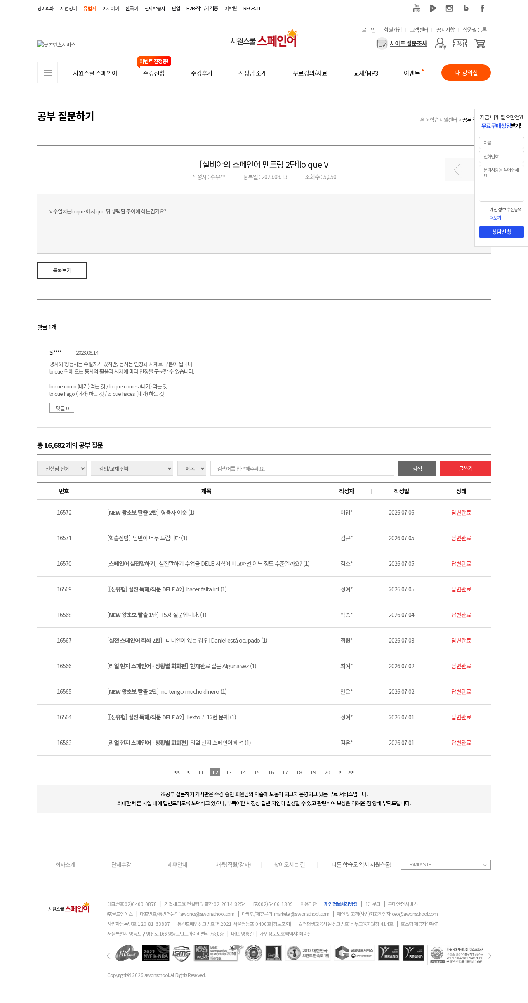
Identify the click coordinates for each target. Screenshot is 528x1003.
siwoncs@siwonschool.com (207, 913)
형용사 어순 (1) (150, 512)
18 (299, 772)
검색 (417, 469)
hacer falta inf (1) (166, 589)
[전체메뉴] (47, 72)
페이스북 (482, 8)
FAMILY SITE (420, 864)
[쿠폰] (460, 43)
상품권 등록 (475, 29)
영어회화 (45, 8)
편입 (176, 8)
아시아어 (110, 8)
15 (257, 772)
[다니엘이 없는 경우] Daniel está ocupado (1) (187, 640)
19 (313, 772)
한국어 (131, 8)
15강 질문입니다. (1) (156, 614)
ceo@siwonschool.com (415, 913)
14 (243, 772)
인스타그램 (449, 8)
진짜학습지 (154, 8)
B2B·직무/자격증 (202, 8)
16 (271, 772)
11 (201, 772)
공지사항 (445, 29)
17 (285, 772)
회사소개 (65, 864)
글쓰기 (465, 468)
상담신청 (501, 232)
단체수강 (121, 864)
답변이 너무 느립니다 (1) (147, 538)
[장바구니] (480, 43)
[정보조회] (281, 923)
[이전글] (456, 169)
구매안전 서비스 (402, 903)
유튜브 (416, 8)
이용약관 (308, 903)
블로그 (466, 8)
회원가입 (393, 29)
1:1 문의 (372, 903)
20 (327, 772)
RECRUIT (252, 8)
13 (229, 772)
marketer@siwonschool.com (301, 913)
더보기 (495, 218)
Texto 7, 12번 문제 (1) (171, 717)
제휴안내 (177, 864)
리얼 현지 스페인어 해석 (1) (179, 742)
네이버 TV (433, 8)
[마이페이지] (440, 43)
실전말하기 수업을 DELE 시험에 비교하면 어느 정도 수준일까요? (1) (208, 563)
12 (215, 772)
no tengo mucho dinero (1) (166, 691)
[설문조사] (401, 43)
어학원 (230, 8)
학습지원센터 (443, 119)
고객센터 (419, 29)
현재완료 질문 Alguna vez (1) (181, 666)
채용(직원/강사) (233, 864)
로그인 (368, 29)
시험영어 (68, 8)
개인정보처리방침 (340, 903)
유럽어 (89, 8)
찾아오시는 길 (289, 864)
